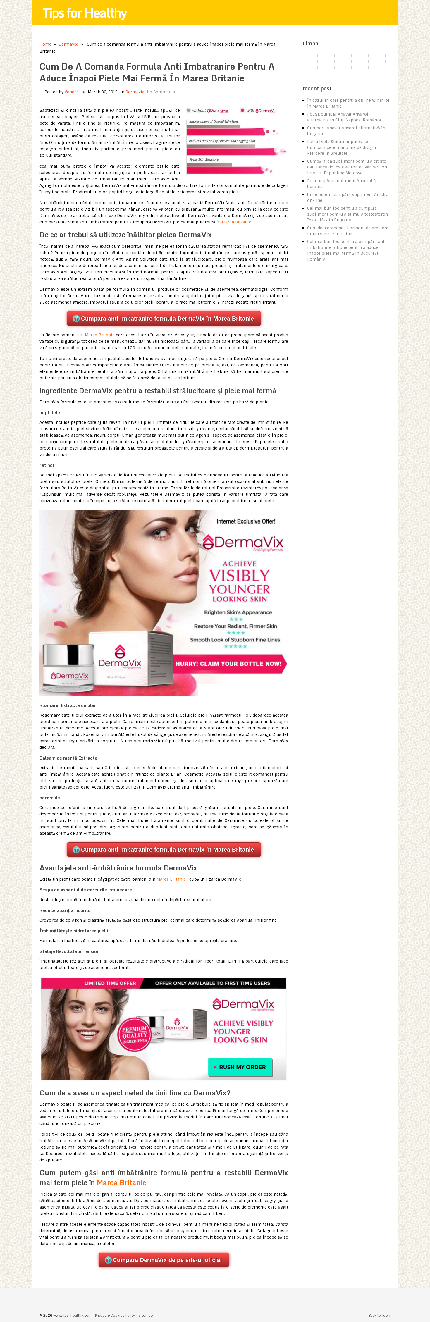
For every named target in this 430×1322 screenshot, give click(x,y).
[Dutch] (356, 55)
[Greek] (339, 67)
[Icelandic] (373, 67)
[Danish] (339, 61)
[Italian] (339, 55)
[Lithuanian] (347, 55)
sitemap (146, 1315)
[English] (305, 55)
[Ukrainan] (347, 67)
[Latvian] (364, 61)
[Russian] (313, 67)
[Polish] (364, 55)
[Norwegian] (381, 61)
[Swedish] (330, 67)
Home (45, 44)
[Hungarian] (373, 61)
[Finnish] (305, 61)
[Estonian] (347, 61)
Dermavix (68, 44)
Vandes (72, 91)
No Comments (161, 91)
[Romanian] (373, 55)
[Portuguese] (305, 67)
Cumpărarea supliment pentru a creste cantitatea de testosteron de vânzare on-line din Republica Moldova (348, 167)
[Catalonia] (364, 67)
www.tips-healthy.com (72, 1315)
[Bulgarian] (330, 61)
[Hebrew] (322, 61)
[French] (356, 61)
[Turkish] (313, 61)
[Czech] (322, 55)
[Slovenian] (322, 67)
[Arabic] (356, 67)
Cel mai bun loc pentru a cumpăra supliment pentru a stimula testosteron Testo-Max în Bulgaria (347, 214)
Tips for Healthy (84, 12)
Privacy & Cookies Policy (115, 1315)
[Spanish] (330, 55)
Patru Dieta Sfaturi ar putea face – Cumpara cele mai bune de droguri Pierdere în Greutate (342, 147)
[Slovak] (381, 55)
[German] (313, 55)
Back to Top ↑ (380, 1315)
